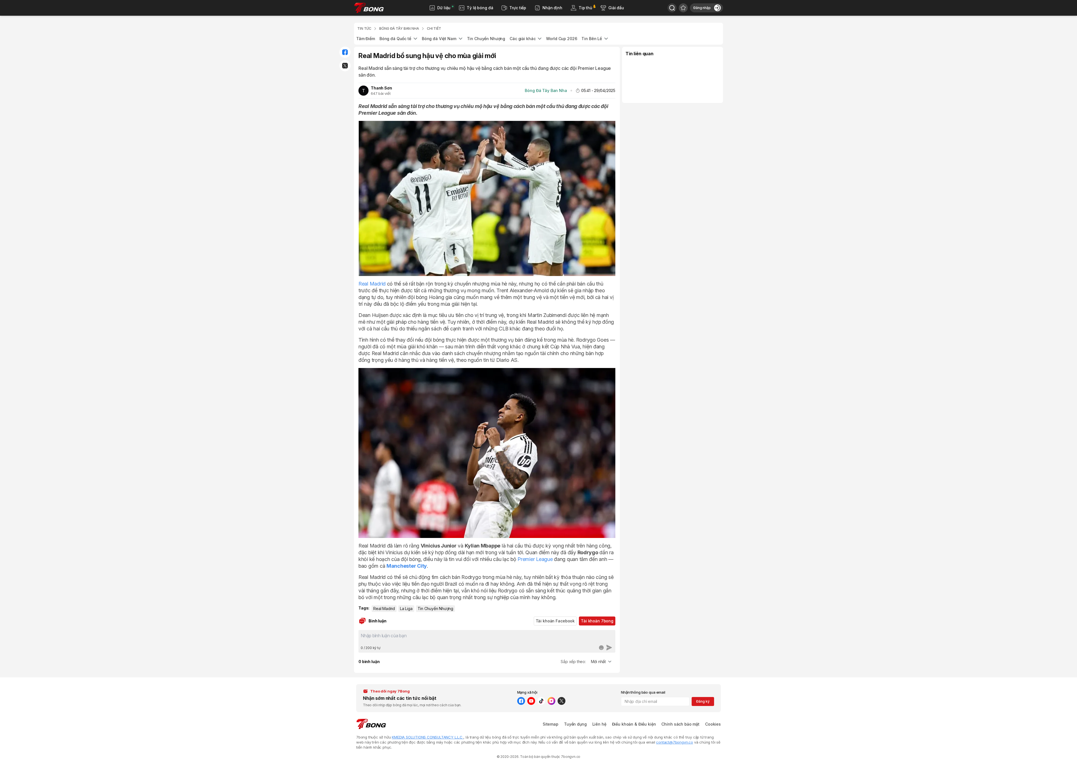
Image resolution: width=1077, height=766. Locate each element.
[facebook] (521, 701)
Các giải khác (522, 38)
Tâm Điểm (365, 38)
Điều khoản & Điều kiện (634, 724)
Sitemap (550, 724)
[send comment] (609, 647)
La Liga (406, 608)
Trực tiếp (517, 7)
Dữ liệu (443, 7)
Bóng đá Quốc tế (395, 38)
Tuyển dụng (575, 724)
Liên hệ (599, 724)
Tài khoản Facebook (555, 620)
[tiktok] (541, 701)
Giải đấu (616, 7)
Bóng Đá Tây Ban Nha (546, 90)
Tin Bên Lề (591, 38)
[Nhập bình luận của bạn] (487, 637)
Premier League (535, 559)
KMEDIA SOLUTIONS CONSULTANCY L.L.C (427, 737)
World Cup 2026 (561, 38)
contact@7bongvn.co (674, 742)
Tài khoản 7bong (597, 620)
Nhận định (552, 7)
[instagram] (551, 701)
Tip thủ (585, 7)
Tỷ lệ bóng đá (480, 7)
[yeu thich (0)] (683, 7)
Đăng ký (702, 701)
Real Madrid (372, 284)
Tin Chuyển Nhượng (486, 38)
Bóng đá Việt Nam (439, 38)
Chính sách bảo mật (680, 724)
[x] (561, 701)
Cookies (713, 724)
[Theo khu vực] (672, 7)
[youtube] (531, 701)
